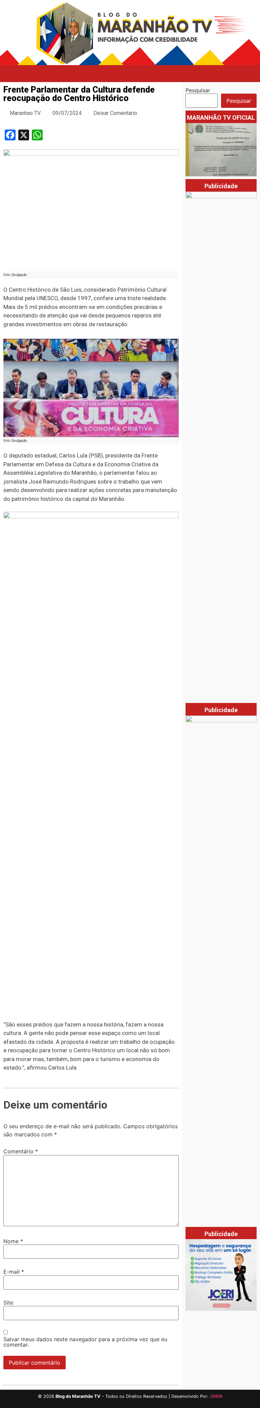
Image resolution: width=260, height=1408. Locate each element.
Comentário (20, 1151)
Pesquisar (198, 90)
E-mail (13, 1271)
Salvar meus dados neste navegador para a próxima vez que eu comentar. (85, 1341)
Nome (13, 1241)
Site (8, 1302)
